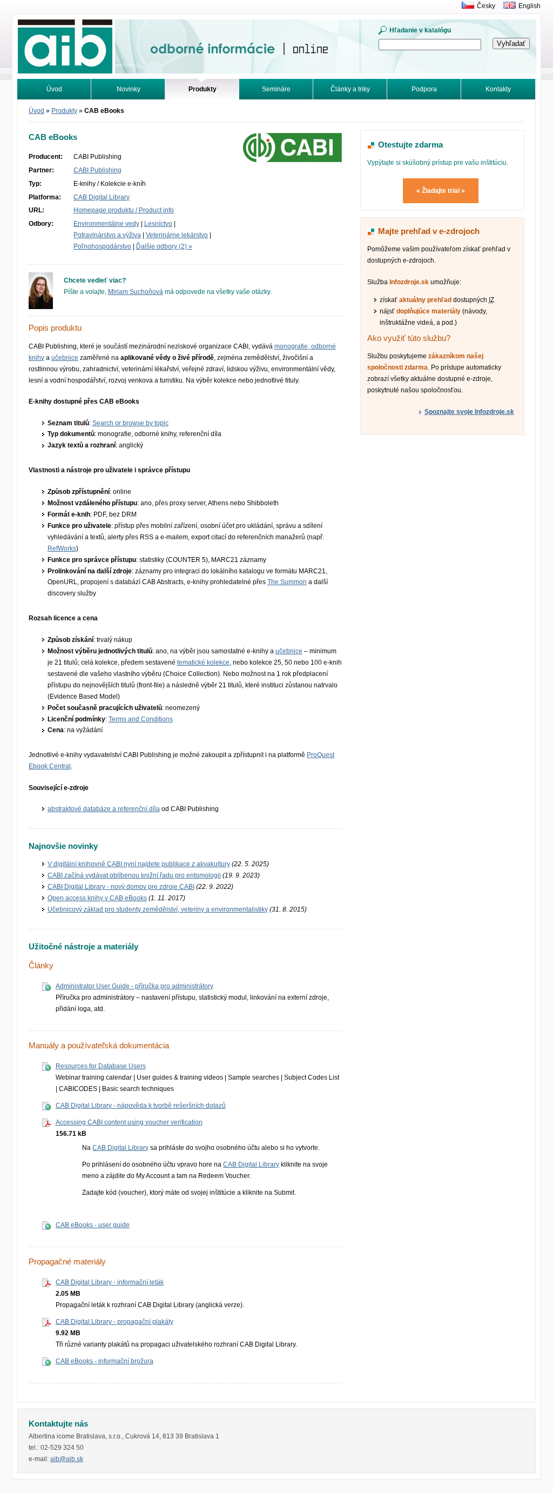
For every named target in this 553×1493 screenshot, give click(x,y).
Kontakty (498, 89)
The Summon (287, 582)
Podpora (424, 89)
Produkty (64, 111)
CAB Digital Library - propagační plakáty (114, 1321)
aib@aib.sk (66, 1459)
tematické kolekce (203, 662)
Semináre (276, 89)
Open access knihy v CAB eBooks (97, 898)
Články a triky (350, 89)
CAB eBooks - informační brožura (104, 1361)
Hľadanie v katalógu (420, 30)
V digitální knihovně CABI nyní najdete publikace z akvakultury (139, 864)
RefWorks (62, 548)
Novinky (128, 89)
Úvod (54, 89)
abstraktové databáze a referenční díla (104, 809)
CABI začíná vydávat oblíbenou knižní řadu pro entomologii (134, 875)
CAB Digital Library (101, 197)
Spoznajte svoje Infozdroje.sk (469, 412)
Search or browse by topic (130, 423)
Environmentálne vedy (106, 223)
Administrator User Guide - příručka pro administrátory (134, 986)
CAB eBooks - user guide (93, 1225)
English (529, 6)
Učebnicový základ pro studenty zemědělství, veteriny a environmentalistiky (158, 909)
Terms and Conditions (141, 719)
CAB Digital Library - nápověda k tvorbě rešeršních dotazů (141, 1105)
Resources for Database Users (101, 1066)
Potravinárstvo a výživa (107, 235)
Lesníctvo (158, 223)
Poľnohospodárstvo (102, 246)
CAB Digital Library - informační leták (110, 1282)
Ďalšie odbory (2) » (164, 246)
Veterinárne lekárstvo (177, 235)
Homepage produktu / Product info (123, 210)
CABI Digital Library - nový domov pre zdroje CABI (121, 887)
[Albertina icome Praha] (465, 6)
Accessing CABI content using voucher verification (129, 1122)
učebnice (64, 357)
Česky (486, 6)
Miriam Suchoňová (135, 292)
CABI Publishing (97, 170)
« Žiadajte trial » (440, 191)
